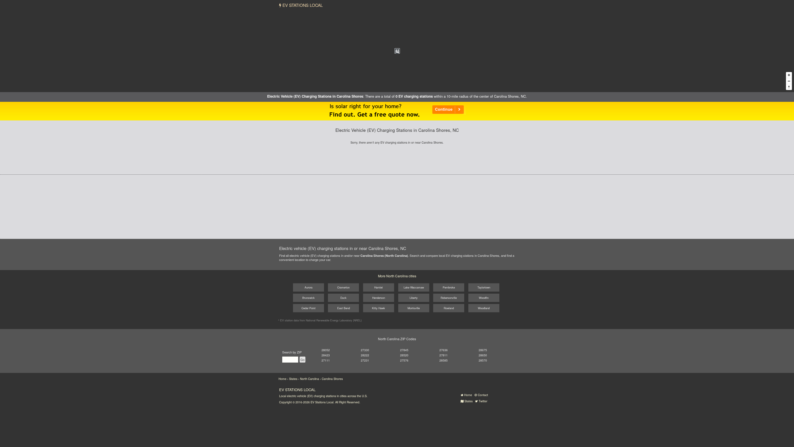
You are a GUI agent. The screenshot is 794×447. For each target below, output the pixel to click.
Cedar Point (308, 308)
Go (302, 359)
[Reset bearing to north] (789, 87)
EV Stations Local (302, 5)
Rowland (449, 308)
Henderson (378, 298)
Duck (343, 298)
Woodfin (484, 298)
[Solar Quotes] (397, 111)
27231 (365, 360)
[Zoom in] (789, 75)
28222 (365, 355)
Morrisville (414, 308)
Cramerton (343, 287)
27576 (404, 360)
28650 (483, 355)
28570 (483, 360)
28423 (326, 355)
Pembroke (449, 287)
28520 (404, 355)
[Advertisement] (397, 207)
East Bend (343, 308)
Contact (482, 395)
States (468, 401)
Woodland (484, 308)
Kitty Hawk (378, 308)
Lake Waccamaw (414, 287)
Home (467, 395)
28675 (483, 350)
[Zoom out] (789, 81)
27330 (365, 350)
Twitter (482, 401)
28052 (326, 350)
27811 (443, 355)
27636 (443, 350)
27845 (404, 350)
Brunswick (308, 298)
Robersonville (449, 298)
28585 (443, 360)
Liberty (414, 298)
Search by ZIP (292, 352)
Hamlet (378, 287)
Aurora (308, 287)
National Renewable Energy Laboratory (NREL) (334, 320)
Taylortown (483, 287)
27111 (326, 360)
